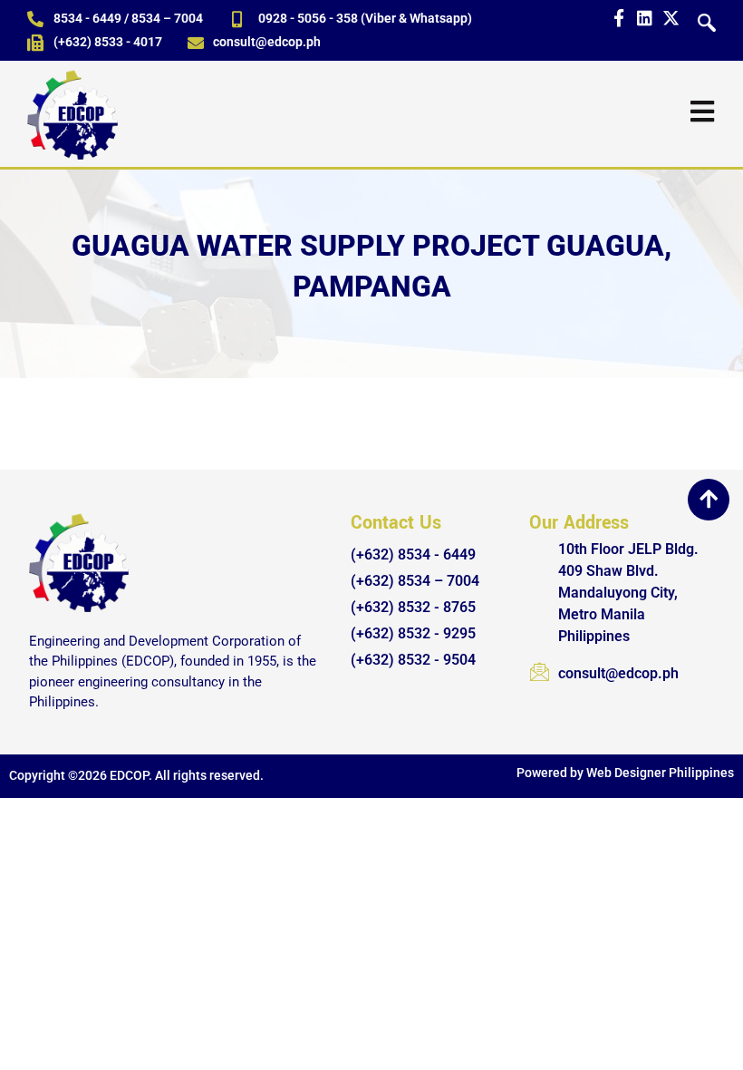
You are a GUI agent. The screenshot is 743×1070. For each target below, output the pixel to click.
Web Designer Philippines (660, 772)
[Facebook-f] (618, 17)
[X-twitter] (671, 17)
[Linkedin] (644, 17)
